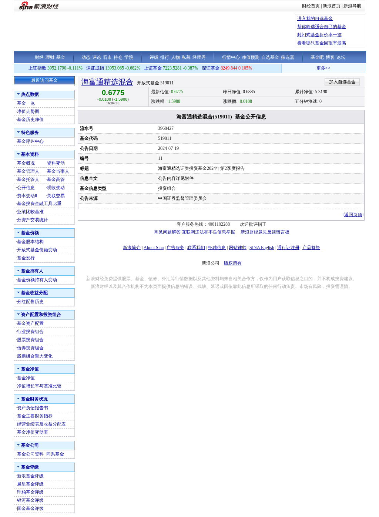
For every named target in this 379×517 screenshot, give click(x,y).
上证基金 (153, 68)
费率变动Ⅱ (27, 195)
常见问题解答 (167, 232)
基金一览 (26, 103)
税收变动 (56, 187)
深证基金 (210, 68)
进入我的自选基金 (315, 18)
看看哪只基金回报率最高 (321, 43)
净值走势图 (28, 111)
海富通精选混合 (107, 82)
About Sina (154, 247)
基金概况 (26, 163)
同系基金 (55, 454)
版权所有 (233, 263)
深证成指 (95, 68)
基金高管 (56, 179)
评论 (96, 57)
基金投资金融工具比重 (39, 203)
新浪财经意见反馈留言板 (265, 232)
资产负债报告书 (32, 407)
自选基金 (270, 57)
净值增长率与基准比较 (39, 386)
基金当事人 (58, 171)
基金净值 (26, 377)
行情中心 (231, 57)
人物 (175, 57)
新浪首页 (332, 6)
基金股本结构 (30, 241)
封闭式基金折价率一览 (319, 34)
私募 (186, 57)
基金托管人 (28, 179)
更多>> (319, 68)
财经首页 (311, 6)
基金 (60, 57)
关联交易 (56, 195)
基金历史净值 (30, 119)
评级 (154, 57)
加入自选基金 (342, 81)
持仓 (118, 57)
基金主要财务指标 (35, 416)
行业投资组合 (30, 331)
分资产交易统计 (32, 219)
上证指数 (37, 68)
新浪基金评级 (30, 476)
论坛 (340, 57)
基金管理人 (28, 171)
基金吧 (317, 57)
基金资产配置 (30, 323)
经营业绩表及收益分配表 (41, 424)
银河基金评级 (30, 500)
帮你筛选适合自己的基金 (321, 26)
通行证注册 (288, 247)
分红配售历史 (30, 301)
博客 (330, 57)
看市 (107, 57)
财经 (39, 57)
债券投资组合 (30, 347)
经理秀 (199, 57)
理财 (50, 57)
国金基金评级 (30, 508)
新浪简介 (132, 247)
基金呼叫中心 (30, 141)
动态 (85, 57)
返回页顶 (353, 214)
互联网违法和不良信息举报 (208, 232)
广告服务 (175, 247)
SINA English (261, 247)
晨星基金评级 (30, 484)
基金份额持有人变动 (37, 279)
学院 (128, 57)
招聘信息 (217, 247)
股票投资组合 (30, 339)
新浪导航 (352, 6)
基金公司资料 (30, 454)
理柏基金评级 (30, 492)
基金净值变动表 (32, 432)
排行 (164, 57)
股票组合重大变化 (35, 356)
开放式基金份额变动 (37, 249)
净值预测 (250, 57)
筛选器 (287, 57)
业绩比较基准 (30, 211)
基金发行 (26, 258)
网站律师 (237, 247)
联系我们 (196, 247)
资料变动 (56, 163)
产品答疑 (311, 247)
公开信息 (26, 187)
